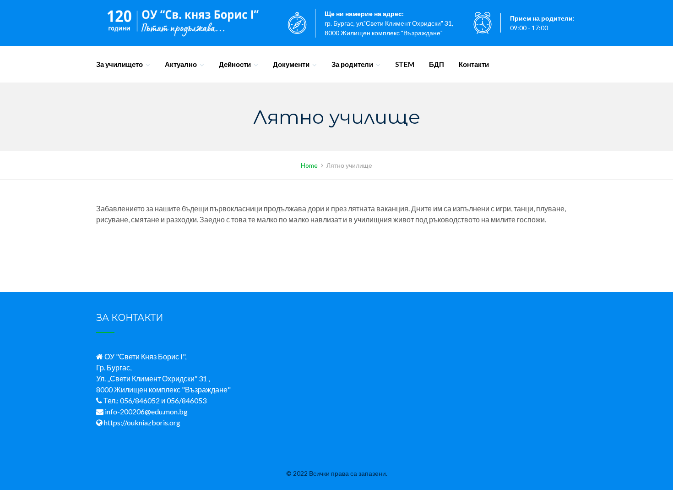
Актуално (181, 64)
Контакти (474, 64)
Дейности (235, 64)
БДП (436, 64)
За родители (352, 64)
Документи (291, 64)
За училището (119, 64)
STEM (404, 64)
